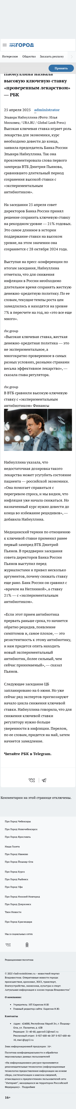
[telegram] (45, 780)
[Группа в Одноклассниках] (27, 945)
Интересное (10, 56)
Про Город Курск (15, 871)
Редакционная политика (19, 959)
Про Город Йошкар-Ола (19, 861)
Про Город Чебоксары (18, 821)
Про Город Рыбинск (16, 879)
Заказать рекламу (52, 56)
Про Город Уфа (14, 886)
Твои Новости (13, 912)
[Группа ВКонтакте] (8, 945)
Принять (61, 68)
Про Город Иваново (16, 854)
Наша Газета (12, 846)
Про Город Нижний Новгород (22, 896)
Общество (29, 56)
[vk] (32, 780)
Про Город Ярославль (18, 836)
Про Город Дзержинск (18, 904)
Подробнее (28, 1087)
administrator (47, 109)
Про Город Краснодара (18, 921)
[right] (72, 56)
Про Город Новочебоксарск (21, 829)
